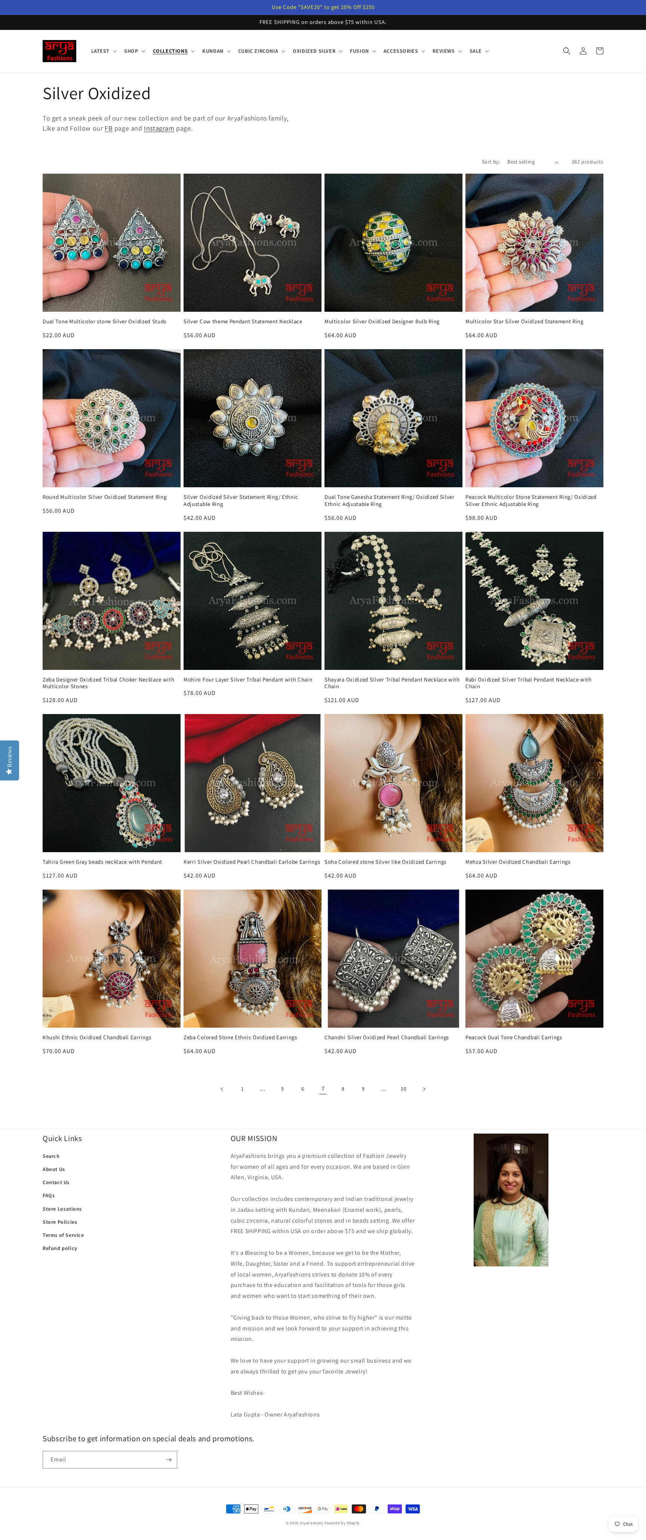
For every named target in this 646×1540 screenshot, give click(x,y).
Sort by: (491, 161)
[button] (103, 51)
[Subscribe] (168, 1460)
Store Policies (60, 1222)
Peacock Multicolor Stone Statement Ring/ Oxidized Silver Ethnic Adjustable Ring (531, 500)
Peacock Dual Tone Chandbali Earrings (513, 1037)
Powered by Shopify (342, 1523)
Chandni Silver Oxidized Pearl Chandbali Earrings (386, 1037)
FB (109, 128)
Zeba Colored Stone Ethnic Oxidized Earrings (240, 1037)
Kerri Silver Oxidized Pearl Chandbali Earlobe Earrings (252, 862)
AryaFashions (311, 1523)
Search (51, 1156)
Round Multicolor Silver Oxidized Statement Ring (104, 497)
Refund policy (60, 1248)
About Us (54, 1169)
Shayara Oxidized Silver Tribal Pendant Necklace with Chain (392, 683)
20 (403, 1088)
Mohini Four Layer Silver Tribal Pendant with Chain (248, 679)
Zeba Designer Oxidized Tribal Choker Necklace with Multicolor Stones (109, 683)
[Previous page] (222, 1089)
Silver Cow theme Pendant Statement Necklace (243, 321)
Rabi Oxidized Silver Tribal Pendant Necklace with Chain (528, 683)
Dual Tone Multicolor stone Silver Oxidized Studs (104, 321)
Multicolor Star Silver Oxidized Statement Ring (524, 321)
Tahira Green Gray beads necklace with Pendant (102, 862)
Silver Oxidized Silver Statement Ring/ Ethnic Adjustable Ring (241, 500)
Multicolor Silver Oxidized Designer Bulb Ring (382, 321)
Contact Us (56, 1182)
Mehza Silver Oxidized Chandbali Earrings (517, 862)
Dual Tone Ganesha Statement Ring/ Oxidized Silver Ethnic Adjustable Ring (389, 500)
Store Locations (62, 1208)
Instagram (159, 128)
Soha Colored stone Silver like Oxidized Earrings (385, 862)
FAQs (49, 1195)
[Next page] (424, 1089)
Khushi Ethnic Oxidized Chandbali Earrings (97, 1037)
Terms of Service (63, 1235)
